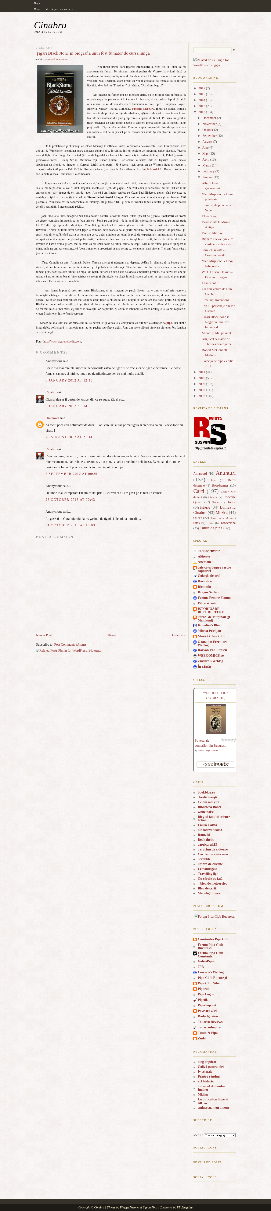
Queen (197, 518)
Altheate (204, 556)
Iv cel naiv (205, 1071)
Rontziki (204, 834)
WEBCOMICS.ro (211, 655)
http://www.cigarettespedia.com (62, 341)
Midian (203, 1094)
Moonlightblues (209, 893)
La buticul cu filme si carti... (213, 1100)
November (209, 124)
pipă (169, 322)
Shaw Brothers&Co (221, 518)
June (205, 147)
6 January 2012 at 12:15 (69, 380)
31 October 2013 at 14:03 (70, 525)
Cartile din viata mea (213, 854)
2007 (201, 396)
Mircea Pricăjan (209, 631)
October (207, 130)
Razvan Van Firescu (212, 650)
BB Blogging (185, 1207)
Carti (198, 491)
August (207, 141)
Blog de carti (207, 888)
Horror (231, 502)
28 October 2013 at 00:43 (70, 499)
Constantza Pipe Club (213, 939)
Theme (111, 1207)
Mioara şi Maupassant (216, 333)
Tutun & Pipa (208, 1033)
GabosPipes (206, 961)
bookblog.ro (206, 792)
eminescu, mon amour (213, 1107)
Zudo (202, 1038)
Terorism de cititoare (213, 849)
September (209, 135)
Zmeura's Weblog (210, 661)
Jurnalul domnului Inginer (211, 1087)
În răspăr (204, 666)
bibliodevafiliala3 (210, 830)
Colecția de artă (209, 575)
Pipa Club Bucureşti (212, 977)
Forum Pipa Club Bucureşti (210, 946)
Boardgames (220, 485)
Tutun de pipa (211, 528)
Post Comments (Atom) (70, 644)
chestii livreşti (207, 797)
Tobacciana (62, 59)
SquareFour (150, 1207)
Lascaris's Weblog (211, 972)
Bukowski (153, 169)
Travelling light (209, 873)
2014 (201, 100)
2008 (201, 390)
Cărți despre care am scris (58, 9)
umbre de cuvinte (210, 864)
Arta (213, 480)
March (206, 165)
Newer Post (44, 635)
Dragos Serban (208, 592)
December (209, 118)
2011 (201, 372)
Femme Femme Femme (214, 597)
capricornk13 (207, 844)
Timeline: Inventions (215, 300)
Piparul (203, 988)
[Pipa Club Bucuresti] (215, 916)
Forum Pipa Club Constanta (210, 954)
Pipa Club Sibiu (209, 983)
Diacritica (205, 581)
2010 (201, 378)
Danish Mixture (212, 233)
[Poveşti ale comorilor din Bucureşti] (216, 733)
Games (216, 502)
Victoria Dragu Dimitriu (208, 750)
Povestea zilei (207, 1011)
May (205, 153)
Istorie (205, 507)
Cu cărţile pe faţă (210, 878)
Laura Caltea (207, 825)
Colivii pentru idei (211, 1066)
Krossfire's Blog (209, 625)
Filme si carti (207, 603)
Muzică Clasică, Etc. (212, 636)
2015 (201, 94)
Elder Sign (209, 216)
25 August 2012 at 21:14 (69, 437)
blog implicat (207, 1062)
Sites (196, 523)
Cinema (212, 497)
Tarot (210, 523)
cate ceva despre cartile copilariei (214, 569)
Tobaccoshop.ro (209, 1027)
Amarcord (49, 59)
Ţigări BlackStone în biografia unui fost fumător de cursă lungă (93, 53)
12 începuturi (210, 283)
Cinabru (50, 25)
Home (37, 9)
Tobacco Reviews (210, 1022)
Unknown (52, 418)
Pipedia (203, 1000)
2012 (201, 112)
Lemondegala (207, 869)
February (208, 171)
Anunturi (226, 473)
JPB (201, 966)
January (207, 177)
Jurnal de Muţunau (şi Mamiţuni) (214, 618)
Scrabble (204, 859)
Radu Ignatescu (209, 1016)
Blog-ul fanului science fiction (214, 818)
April (205, 159)
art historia (206, 1081)
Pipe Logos (206, 994)
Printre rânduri (209, 1076)
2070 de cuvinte (209, 551)
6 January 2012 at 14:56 (69, 406)
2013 (201, 106)
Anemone (205, 562)
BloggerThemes (129, 1207)
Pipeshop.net (207, 1005)
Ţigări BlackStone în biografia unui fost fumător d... (216, 322)
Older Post (179, 635)
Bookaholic (206, 839)
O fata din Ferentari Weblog (212, 643)
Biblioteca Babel (209, 807)
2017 (201, 88)
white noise (206, 812)
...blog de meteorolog (212, 883)
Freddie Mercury (143, 108)
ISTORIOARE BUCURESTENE (211, 610)
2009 (201, 384)
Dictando (204, 586)
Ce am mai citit (208, 802)
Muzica (222, 512)
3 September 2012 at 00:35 (71, 474)
